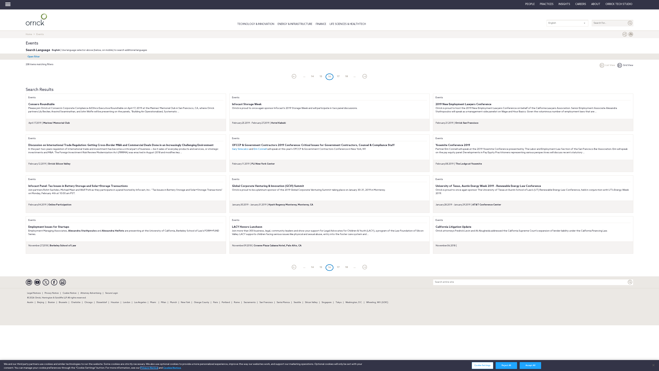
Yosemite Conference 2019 (453, 145)
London (126, 302)
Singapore (327, 302)
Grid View (628, 65)
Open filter (33, 56)
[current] (294, 76)
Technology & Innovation (255, 24)
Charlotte (75, 302)
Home (29, 34)
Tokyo (339, 302)
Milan (163, 302)
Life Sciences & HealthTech (348, 24)
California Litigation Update (453, 227)
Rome (237, 302)
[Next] (365, 76)
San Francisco (266, 302)
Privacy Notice (52, 293)
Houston (115, 302)
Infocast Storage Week (247, 104)
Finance (321, 24)
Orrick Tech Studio (618, 4)
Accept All (530, 365)
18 (346, 76)
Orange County (201, 302)
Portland (226, 302)
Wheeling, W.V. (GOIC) (377, 302)
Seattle (297, 302)
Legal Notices (34, 293)
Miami (153, 302)
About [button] (595, 4)
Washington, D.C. (353, 302)
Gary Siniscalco (240, 149)
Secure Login (111, 293)
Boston (51, 302)
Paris (215, 302)
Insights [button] (564, 4)
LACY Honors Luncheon (247, 227)
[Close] (653, 365)
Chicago (88, 302)
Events (32, 97)
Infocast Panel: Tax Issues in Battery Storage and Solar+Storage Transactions (78, 186)
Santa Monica (283, 302)
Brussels (63, 302)
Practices (546, 4)
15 (321, 76)
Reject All (506, 365)
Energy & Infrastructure (295, 24)
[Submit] (630, 23)
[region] (329, 365)
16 (330, 76)
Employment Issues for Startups (48, 227)
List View (610, 65)
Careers (580, 4)
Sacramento (250, 302)
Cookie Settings (482, 365)
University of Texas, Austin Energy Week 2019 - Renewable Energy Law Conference (488, 186)
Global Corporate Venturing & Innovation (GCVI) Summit (268, 186)
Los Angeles (140, 302)
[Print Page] (630, 35)
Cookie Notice (70, 293)
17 (338, 76)
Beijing (40, 302)
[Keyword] (630, 282)
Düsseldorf (101, 302)
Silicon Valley (311, 302)
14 (312, 76)
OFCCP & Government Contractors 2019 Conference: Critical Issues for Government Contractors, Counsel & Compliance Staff (313, 145)
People (530, 4)
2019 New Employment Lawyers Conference (463, 104)
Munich (173, 302)
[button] (624, 35)
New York (185, 302)
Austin (30, 302)
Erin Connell (260, 149)
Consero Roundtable (41, 104)
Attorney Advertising (90, 293)
